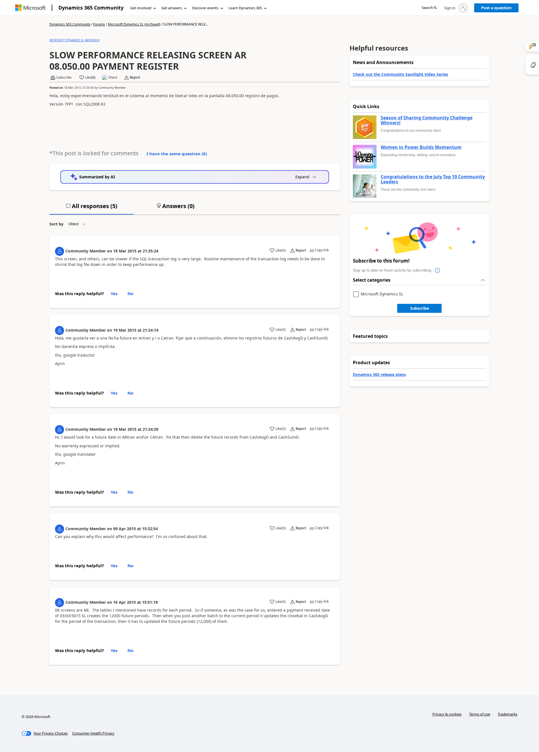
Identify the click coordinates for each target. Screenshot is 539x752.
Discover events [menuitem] (205, 7)
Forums (99, 24)
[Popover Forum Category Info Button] (437, 270)
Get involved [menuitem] (140, 7)
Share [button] (112, 77)
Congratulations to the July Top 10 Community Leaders (433, 179)
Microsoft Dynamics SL (382, 294)
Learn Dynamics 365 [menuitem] (245, 7)
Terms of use (479, 714)
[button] (429, 8)
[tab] (91, 208)
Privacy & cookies (447, 714)
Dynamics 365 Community (91, 7)
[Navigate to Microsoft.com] (30, 7)
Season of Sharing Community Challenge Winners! (426, 120)
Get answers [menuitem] (171, 7)
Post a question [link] (496, 7)
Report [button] (135, 77)
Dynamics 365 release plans (379, 374)
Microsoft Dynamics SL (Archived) (134, 24)
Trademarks (507, 714)
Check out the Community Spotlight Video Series (400, 74)
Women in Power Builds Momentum (421, 147)
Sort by (56, 224)
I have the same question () (177, 153)
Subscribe (419, 308)
